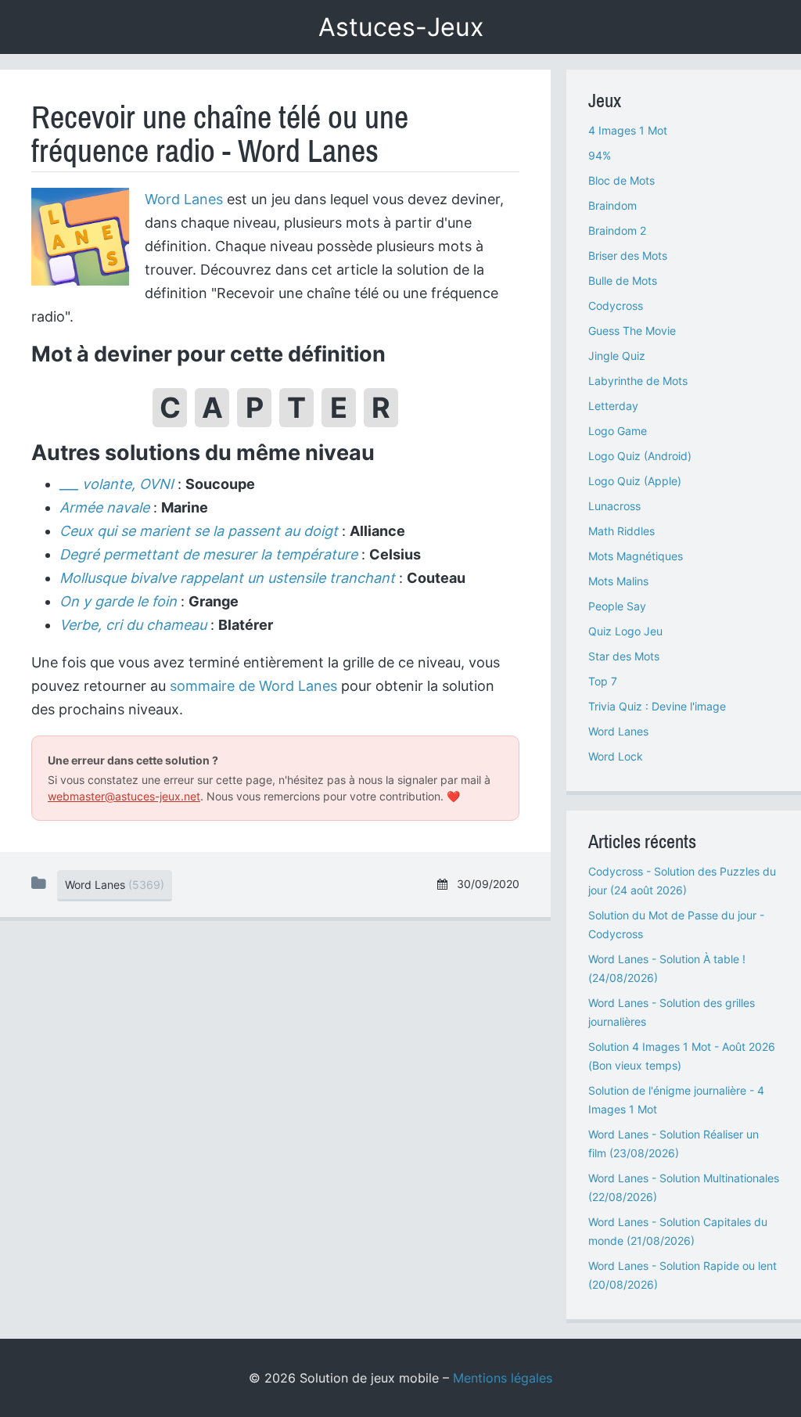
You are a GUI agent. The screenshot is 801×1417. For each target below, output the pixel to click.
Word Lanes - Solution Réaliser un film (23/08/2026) (673, 1143)
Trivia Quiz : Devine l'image (657, 706)
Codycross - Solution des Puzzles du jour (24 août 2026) (682, 881)
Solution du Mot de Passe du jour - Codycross (676, 924)
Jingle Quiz (616, 355)
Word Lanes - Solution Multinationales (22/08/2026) (683, 1187)
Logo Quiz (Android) (639, 455)
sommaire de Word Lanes (253, 686)
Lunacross (614, 505)
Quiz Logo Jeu (625, 631)
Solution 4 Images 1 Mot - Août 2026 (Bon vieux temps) (681, 1056)
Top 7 (602, 681)
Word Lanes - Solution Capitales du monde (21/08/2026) (677, 1231)
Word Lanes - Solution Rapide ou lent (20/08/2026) (682, 1275)
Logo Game (617, 430)
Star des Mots (623, 656)
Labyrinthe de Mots (638, 380)
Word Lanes (184, 199)
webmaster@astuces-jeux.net (124, 796)
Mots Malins (618, 581)
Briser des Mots (627, 255)
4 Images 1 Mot (627, 130)
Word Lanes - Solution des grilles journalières (671, 1012)
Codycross (615, 305)
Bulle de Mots (622, 280)
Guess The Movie (632, 330)
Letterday (613, 405)
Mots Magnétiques (635, 556)
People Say (617, 606)
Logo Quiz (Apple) (634, 480)
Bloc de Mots (621, 180)
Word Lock (615, 756)
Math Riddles (621, 531)
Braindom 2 (617, 230)
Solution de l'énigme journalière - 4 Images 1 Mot (676, 1100)
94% (599, 155)
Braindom (612, 205)
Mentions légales (502, 1378)
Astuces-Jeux (400, 27)
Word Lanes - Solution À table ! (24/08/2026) (666, 968)
